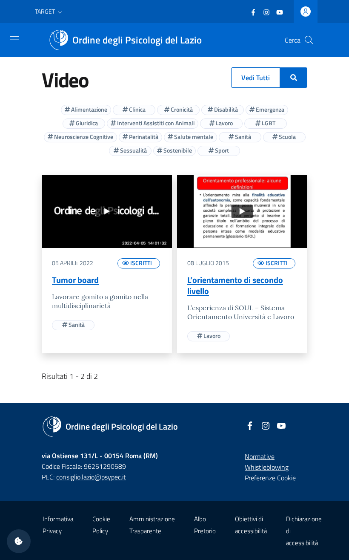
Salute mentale (193, 136)
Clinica (137, 109)
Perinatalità (143, 136)
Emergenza (269, 109)
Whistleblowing (267, 467)
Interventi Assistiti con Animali (155, 122)
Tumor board (75, 279)
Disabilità (225, 109)
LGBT (267, 122)
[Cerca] (309, 40)
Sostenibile (177, 150)
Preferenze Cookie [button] (270, 478)
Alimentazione (88, 109)
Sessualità (133, 150)
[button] (49, 11)
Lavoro (224, 122)
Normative (260, 456)
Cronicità (181, 109)
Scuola (286, 136)
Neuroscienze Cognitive (83, 136)
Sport (221, 150)
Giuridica (86, 122)
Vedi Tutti (255, 77)
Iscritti (140, 262)
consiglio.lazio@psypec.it (91, 477)
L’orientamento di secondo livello (235, 285)
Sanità (242, 136)
